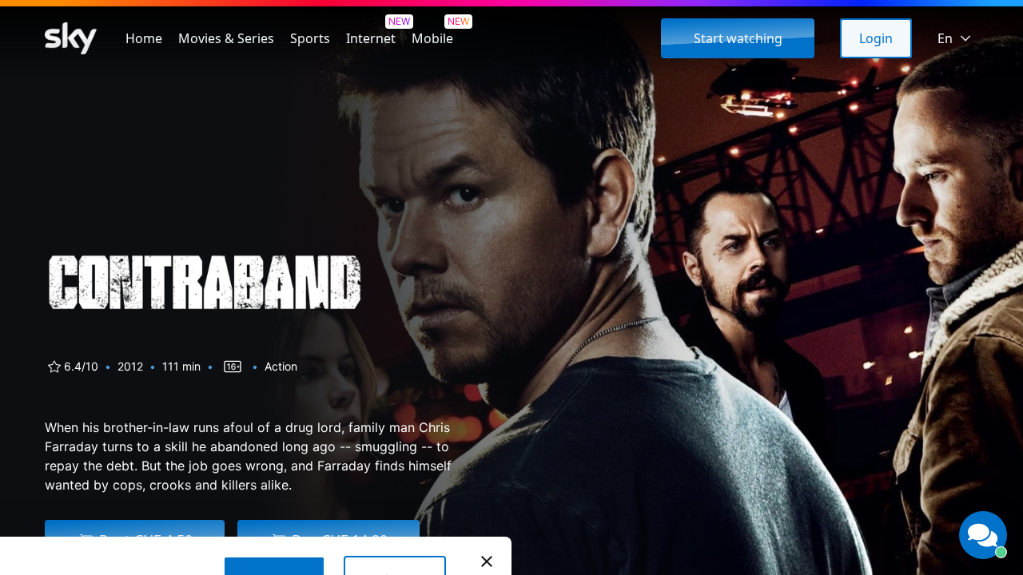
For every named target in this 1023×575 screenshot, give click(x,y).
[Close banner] (486, 561)
